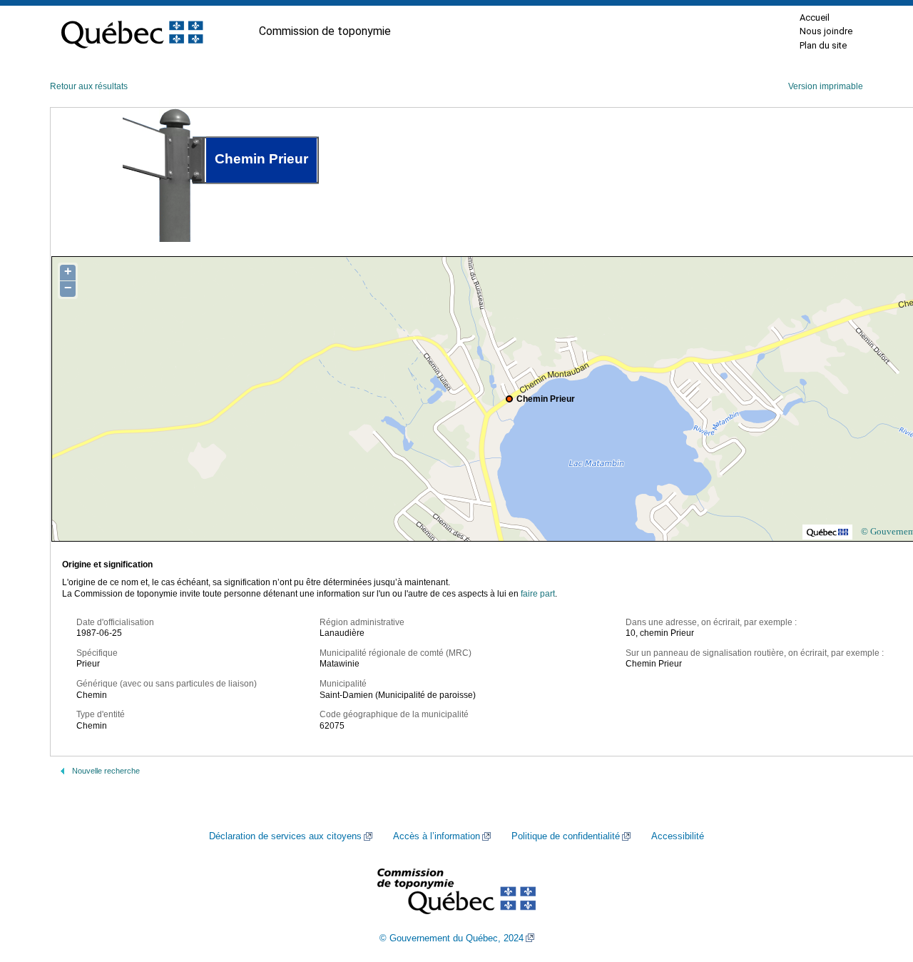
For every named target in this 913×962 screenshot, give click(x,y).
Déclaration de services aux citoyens (285, 836)
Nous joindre (826, 31)
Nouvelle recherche (106, 770)
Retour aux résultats (89, 86)
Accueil (815, 17)
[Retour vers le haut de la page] (877, 883)
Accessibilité (677, 836)
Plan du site (823, 45)
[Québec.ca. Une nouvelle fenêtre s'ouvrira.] (132, 31)
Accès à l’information (436, 836)
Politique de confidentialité (565, 836)
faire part (538, 594)
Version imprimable (825, 86)
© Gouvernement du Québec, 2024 (451, 938)
